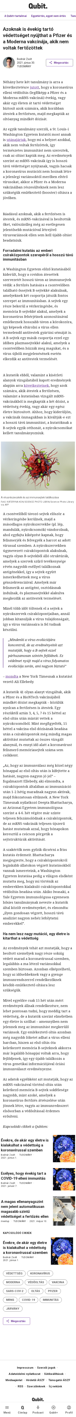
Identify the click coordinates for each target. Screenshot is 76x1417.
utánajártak (16, 139)
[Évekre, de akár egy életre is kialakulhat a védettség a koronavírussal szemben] (64, 1148)
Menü (7, 1412)
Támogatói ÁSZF (59, 1380)
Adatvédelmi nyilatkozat (24, 1374)
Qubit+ (53, 1412)
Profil (69, 1412)
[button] (14, 1273)
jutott (34, 87)
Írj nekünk (55, 1386)
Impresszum (25, 1367)
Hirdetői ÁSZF (35, 1380)
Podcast (38, 1412)
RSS (20, 1386)
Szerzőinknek (36, 1386)
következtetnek (36, 385)
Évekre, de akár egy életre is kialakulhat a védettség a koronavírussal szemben (25, 1145)
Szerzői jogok (46, 1367)
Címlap (22, 1412)
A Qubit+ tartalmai (15, 15)
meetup (5, 1221)
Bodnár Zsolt (24, 59)
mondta (12, 676)
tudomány (24, 66)
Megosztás (61, 62)
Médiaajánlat (14, 1380)
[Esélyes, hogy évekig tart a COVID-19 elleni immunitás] (64, 1179)
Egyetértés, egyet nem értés (48, 15)
